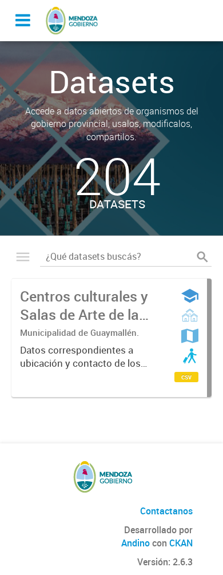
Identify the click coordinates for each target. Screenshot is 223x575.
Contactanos (166, 511)
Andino (135, 543)
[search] (202, 257)
